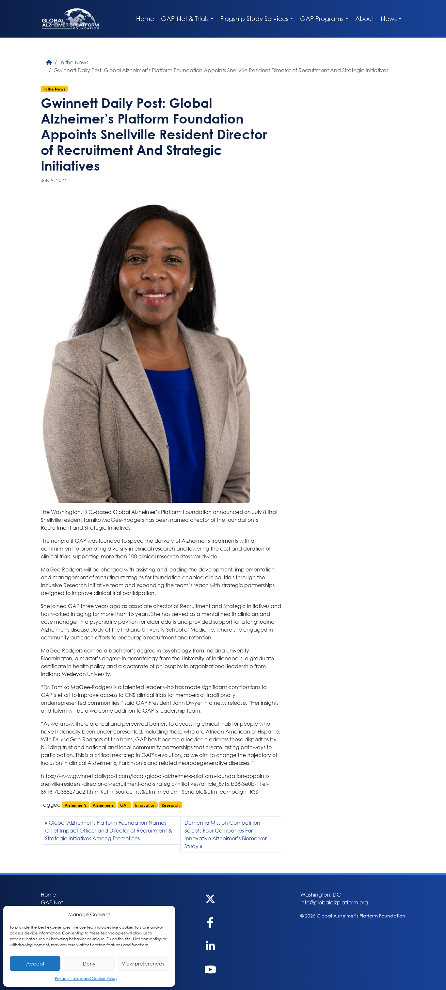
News (389, 18)
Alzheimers (103, 805)
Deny (89, 963)
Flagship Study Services (254, 18)
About (364, 18)
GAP (124, 805)
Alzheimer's (76, 805)
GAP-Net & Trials (185, 18)
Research (171, 805)
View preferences (143, 963)
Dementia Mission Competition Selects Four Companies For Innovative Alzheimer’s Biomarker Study (225, 834)
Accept (35, 963)
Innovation (145, 805)
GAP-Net (52, 902)
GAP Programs (321, 18)
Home (145, 18)
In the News (73, 62)
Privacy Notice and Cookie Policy (86, 978)
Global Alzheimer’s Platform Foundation (70, 19)
